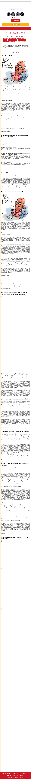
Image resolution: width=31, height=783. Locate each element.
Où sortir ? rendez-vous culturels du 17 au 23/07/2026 (14, 537)
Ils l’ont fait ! (5, 173)
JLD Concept (20, 777)
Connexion (16, 17)
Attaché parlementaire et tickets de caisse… (15, 431)
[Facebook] (9, 14)
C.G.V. (14, 775)
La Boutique (23, 773)
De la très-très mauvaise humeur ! (12, 192)
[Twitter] (13, 14)
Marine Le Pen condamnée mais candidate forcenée (14, 464)
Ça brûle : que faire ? (7, 55)
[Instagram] (22, 14)
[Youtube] (18, 14)
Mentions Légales (6, 773)
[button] (15, 28)
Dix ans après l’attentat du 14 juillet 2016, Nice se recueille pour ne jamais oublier (14, 293)
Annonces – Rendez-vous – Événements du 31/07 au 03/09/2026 (15, 136)
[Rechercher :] (15, 9)
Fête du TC (15, 773)
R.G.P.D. (21, 775)
